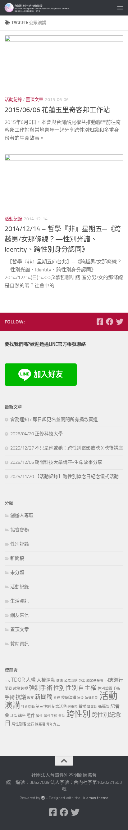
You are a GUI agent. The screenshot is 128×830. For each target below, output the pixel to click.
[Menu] (120, 7)
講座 (21, 715)
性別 (59, 688)
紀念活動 (59, 706)
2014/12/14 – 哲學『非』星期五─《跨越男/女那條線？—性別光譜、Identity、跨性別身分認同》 (63, 239)
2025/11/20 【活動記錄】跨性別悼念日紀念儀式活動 (64, 476)
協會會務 (19, 530)
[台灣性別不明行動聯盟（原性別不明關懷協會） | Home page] (50, 7)
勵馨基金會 (94, 680)
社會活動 (28, 707)
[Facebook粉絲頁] (109, 321)
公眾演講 (71, 680)
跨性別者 (18, 724)
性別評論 (19, 544)
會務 (56, 698)
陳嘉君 (40, 724)
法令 (80, 698)
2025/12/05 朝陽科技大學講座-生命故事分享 (56, 462)
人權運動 (46, 680)
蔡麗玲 (92, 707)
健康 (59, 680)
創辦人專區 (22, 515)
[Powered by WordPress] (43, 798)
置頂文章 (34, 99)
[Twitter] (119, 321)
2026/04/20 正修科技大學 (36, 434)
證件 (30, 715)
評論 (13, 716)
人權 (31, 680)
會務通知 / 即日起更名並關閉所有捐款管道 (54, 419)
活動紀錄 (13, 99)
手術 (10, 697)
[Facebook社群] (99, 321)
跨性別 (78, 714)
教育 (30, 698)
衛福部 (103, 706)
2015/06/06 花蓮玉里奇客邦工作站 (57, 110)
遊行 (30, 724)
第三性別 (43, 706)
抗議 (21, 697)
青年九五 (53, 724)
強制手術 (41, 688)
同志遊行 (113, 680)
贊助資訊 (19, 644)
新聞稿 (17, 558)
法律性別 (91, 698)
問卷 (8, 688)
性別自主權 (81, 688)
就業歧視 (20, 688)
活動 (108, 696)
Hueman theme (94, 798)
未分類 (17, 572)
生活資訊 (19, 601)
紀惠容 (72, 707)
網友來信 (19, 615)
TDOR (18, 679)
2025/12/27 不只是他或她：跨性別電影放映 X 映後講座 (66, 448)
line (7, 680)
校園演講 (68, 697)
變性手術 (50, 716)
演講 (12, 705)
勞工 (82, 680)
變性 (39, 716)
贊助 (61, 716)
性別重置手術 (109, 688)
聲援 (82, 706)
